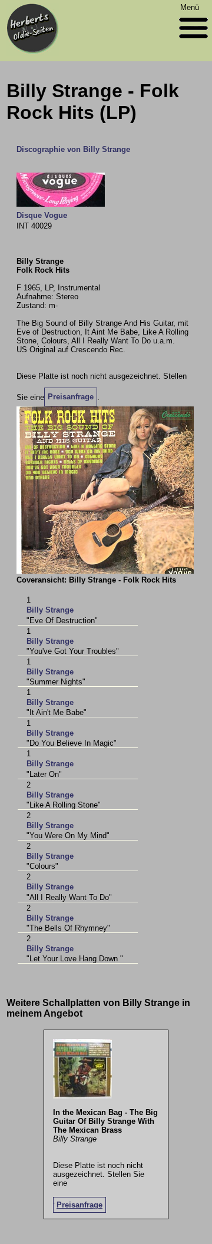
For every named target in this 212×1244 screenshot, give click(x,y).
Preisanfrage (71, 396)
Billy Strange (50, 610)
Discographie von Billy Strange (73, 149)
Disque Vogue (41, 215)
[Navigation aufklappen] (193, 41)
